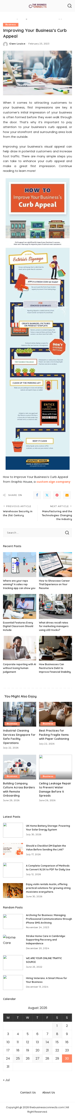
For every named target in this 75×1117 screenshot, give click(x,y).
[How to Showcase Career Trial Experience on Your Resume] (55, 564)
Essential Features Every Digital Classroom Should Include (18, 626)
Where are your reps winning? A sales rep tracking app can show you (19, 584)
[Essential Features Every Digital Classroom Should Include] (19, 606)
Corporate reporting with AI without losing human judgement (19, 668)
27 (37, 1058)
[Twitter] (47, 495)
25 (18, 1058)
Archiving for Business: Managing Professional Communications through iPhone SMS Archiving (49, 919)
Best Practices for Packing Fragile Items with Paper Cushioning (54, 734)
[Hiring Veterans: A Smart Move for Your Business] (13, 982)
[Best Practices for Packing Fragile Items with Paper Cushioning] (55, 714)
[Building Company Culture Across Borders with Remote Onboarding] (19, 767)
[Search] (69, 6)
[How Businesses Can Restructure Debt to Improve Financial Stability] (55, 648)
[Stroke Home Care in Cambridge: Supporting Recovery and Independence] (13, 942)
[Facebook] (37, 495)
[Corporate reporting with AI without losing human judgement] (19, 648)
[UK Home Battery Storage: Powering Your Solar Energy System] (13, 830)
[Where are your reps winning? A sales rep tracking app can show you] (19, 564)
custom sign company (53, 482)
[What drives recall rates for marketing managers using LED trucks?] (55, 606)
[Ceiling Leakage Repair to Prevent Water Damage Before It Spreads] (55, 767)
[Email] (67, 495)
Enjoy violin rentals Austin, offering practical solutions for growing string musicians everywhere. (48, 888)
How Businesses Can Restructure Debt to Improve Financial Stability (55, 668)
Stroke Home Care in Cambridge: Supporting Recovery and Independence (46, 940)
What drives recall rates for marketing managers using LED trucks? (54, 626)
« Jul (6, 1080)
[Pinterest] (57, 495)
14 (47, 1042)
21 (47, 1050)
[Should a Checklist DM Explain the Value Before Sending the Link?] (13, 850)
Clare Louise (17, 43)
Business (10, 24)
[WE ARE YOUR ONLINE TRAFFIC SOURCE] (13, 962)
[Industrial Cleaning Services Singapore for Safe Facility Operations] (19, 714)
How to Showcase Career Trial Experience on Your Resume (54, 584)
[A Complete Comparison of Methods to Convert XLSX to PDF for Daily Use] (13, 870)
